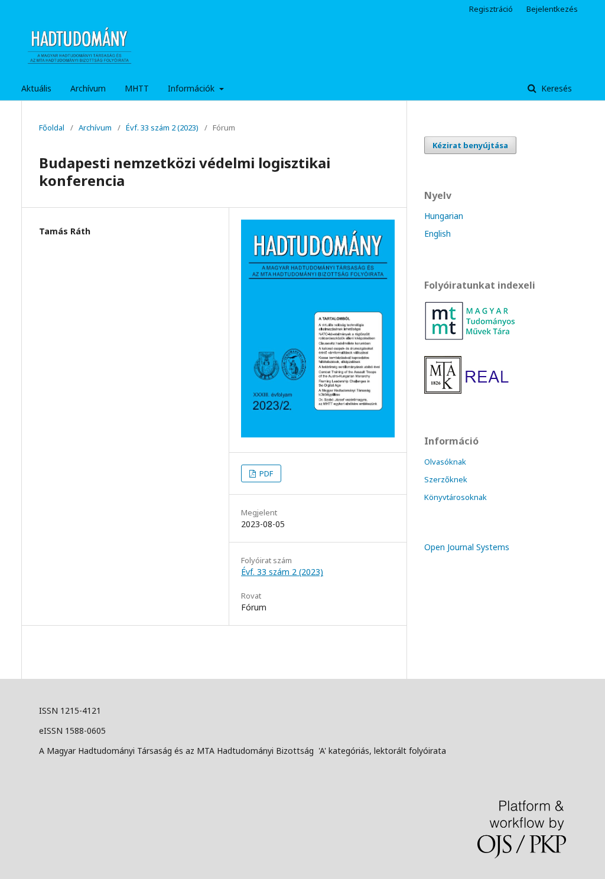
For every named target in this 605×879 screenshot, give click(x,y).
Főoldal (51, 127)
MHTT (137, 88)
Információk (192, 88)
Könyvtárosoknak (455, 497)
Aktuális (36, 88)
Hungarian (443, 215)
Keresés (555, 88)
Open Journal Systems (466, 547)
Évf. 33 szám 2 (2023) (162, 127)
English (437, 233)
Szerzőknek (445, 479)
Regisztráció (491, 9)
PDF (265, 473)
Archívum (88, 88)
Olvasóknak (445, 461)
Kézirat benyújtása (470, 145)
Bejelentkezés (552, 9)
